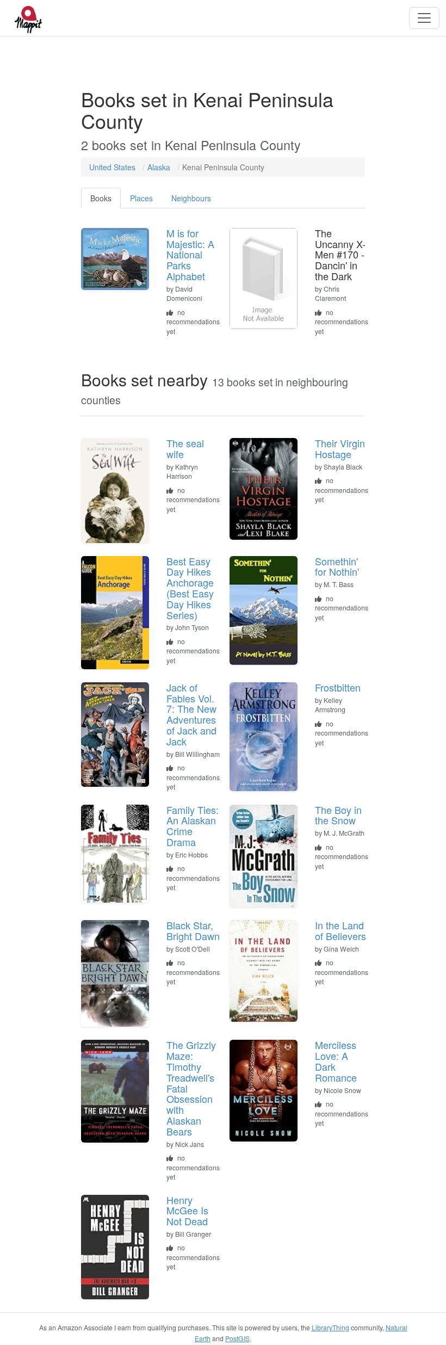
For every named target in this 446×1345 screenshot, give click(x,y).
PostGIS (237, 1338)
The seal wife (185, 448)
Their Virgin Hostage (340, 448)
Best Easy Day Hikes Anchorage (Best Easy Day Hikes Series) (190, 588)
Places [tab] (141, 198)
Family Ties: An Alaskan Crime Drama (192, 826)
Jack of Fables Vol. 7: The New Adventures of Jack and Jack (191, 714)
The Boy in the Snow (338, 815)
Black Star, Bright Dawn (193, 930)
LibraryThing (330, 1327)
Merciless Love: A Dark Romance (336, 1061)
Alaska (158, 167)
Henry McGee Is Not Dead (187, 1211)
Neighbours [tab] (191, 198)
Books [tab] (101, 198)
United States (112, 167)
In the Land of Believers (340, 930)
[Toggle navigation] (424, 18)
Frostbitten (338, 687)
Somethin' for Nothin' (337, 566)
